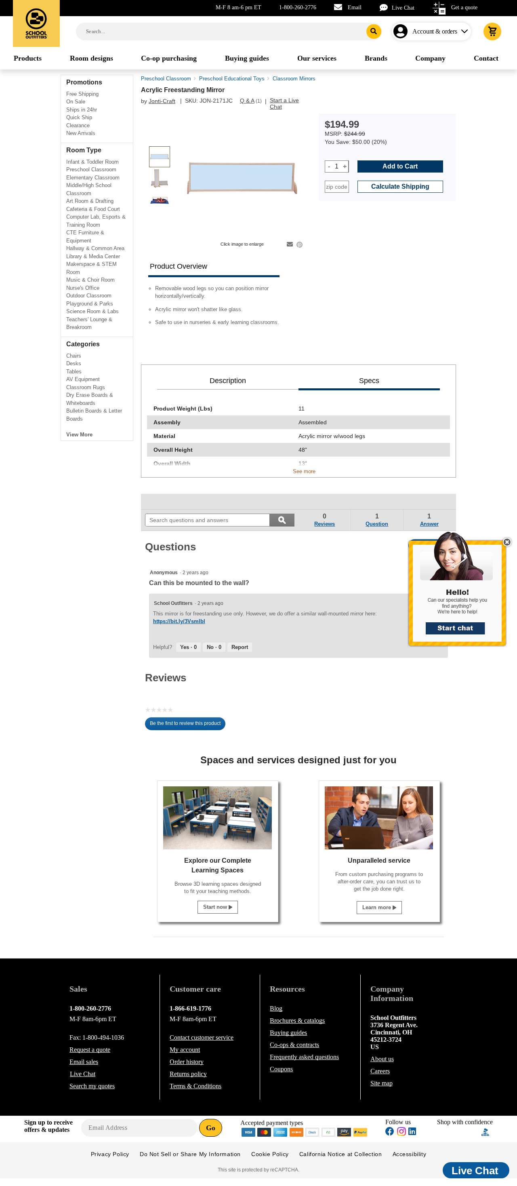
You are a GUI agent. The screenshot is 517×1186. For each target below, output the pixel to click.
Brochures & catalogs (297, 1020)
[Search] (373, 31)
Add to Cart (400, 166)
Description (228, 381)
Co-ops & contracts (294, 1044)
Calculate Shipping (400, 186)
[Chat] (386, 7)
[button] (462, 593)
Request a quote (89, 1049)
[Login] (402, 31)
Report (239, 647)
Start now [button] (216, 907)
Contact (201, 1037)
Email (354, 7)
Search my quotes (92, 1086)
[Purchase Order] (328, 1132)
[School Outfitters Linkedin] (412, 1132)
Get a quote (464, 7)
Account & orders (434, 31)
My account (185, 1049)
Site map (381, 1083)
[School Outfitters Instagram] (401, 1133)
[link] (163, 501)
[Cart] (492, 31)
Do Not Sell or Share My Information (190, 1154)
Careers (380, 1071)
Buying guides (288, 1032)
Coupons (281, 1069)
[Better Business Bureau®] (485, 1131)
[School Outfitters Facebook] (389, 1132)
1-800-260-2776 (297, 7)
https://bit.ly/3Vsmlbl (179, 621)
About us (382, 1058)
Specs (369, 381)
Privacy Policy (110, 1154)
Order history (187, 1061)
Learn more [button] (377, 907)
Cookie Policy (270, 1154)
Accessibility (410, 1154)
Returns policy (188, 1073)
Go (210, 1128)
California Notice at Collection (340, 1154)
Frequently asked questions (304, 1056)
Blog (276, 1008)
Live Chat (403, 8)
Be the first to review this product (187, 725)
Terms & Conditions (195, 1086)
